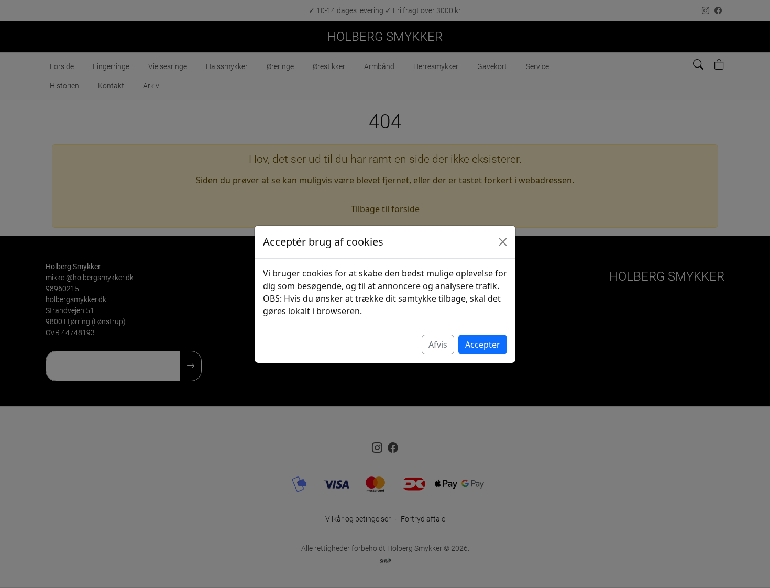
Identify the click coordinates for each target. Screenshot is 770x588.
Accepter (482, 344)
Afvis (437, 344)
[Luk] (502, 242)
